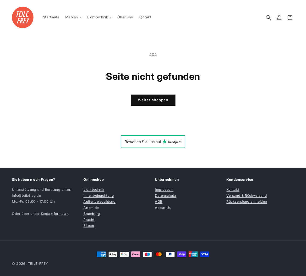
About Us (163, 208)
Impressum (164, 189)
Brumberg (91, 214)
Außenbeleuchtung (99, 201)
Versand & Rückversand (246, 195)
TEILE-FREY (38, 263)
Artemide (91, 208)
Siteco (88, 225)
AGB (158, 201)
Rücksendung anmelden (246, 201)
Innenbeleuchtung (98, 195)
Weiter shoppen (153, 100)
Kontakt (232, 189)
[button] (73, 17)
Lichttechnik (93, 189)
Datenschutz (165, 195)
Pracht (89, 220)
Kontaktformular (54, 214)
